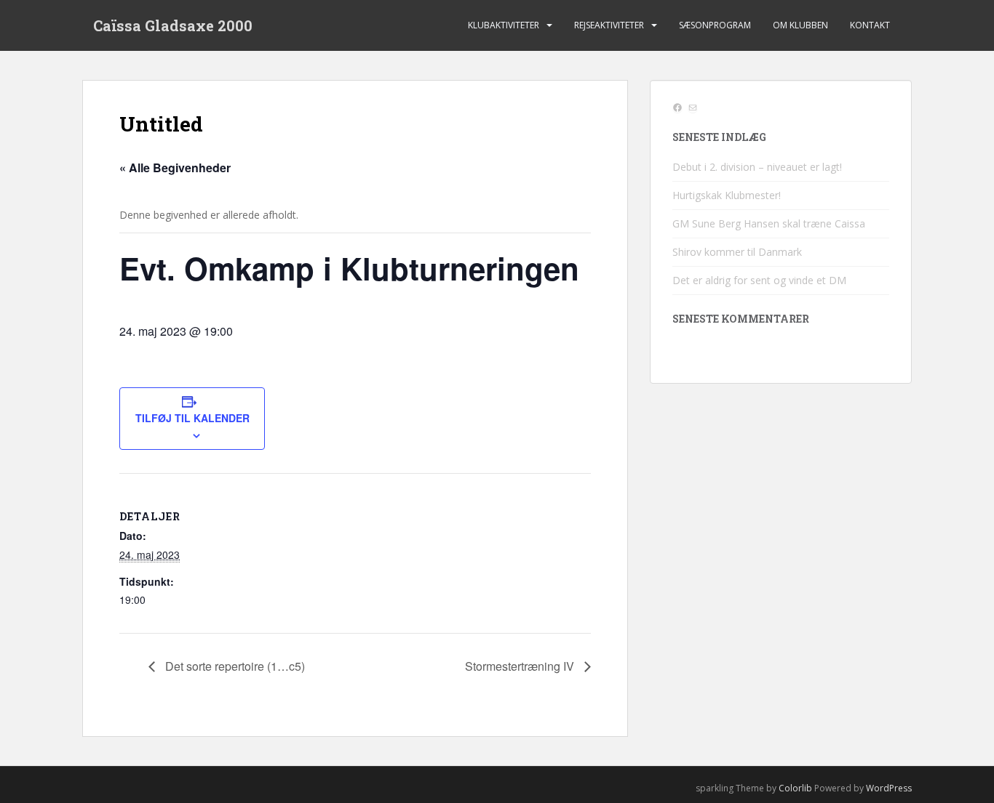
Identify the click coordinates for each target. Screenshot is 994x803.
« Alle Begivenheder (175, 167)
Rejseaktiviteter (609, 25)
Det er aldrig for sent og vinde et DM (759, 280)
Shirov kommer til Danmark (737, 252)
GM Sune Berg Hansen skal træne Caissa (768, 223)
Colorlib (795, 788)
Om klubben (800, 25)
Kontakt (870, 25)
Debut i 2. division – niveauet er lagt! (757, 167)
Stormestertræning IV (521, 666)
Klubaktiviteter (503, 25)
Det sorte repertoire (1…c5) (233, 666)
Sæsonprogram (715, 25)
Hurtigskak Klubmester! (726, 195)
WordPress (889, 788)
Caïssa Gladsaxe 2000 (173, 25)
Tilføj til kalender (192, 418)
